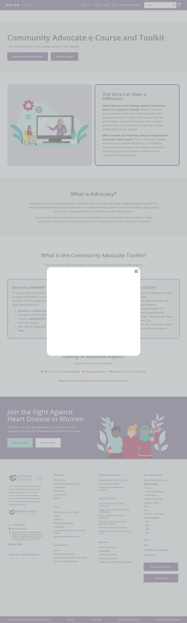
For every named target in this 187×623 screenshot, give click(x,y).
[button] (136, 271)
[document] (93, 311)
